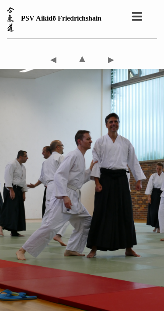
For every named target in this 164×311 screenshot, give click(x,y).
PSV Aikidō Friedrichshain (61, 18)
